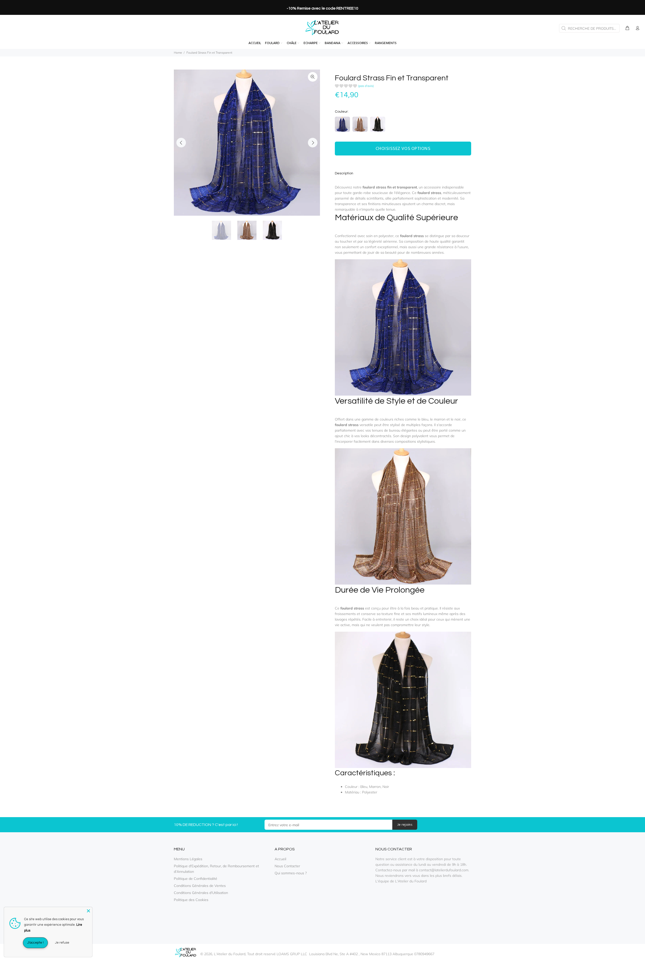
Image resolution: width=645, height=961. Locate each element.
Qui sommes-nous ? (291, 873)
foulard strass (429, 192)
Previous (181, 142)
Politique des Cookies (191, 900)
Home (178, 52)
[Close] (88, 910)
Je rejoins (404, 825)
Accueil (280, 859)
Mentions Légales (188, 859)
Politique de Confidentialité (195, 878)
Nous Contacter (287, 866)
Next (312, 142)
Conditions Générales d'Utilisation (201, 892)
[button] (354, 86)
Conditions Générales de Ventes (200, 885)
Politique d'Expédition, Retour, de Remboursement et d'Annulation (216, 869)
